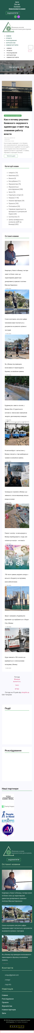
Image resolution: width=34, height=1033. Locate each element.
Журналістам (11, 55)
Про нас (17, 4)
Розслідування (12, 53)
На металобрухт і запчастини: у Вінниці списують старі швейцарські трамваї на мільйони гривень (16, 454)
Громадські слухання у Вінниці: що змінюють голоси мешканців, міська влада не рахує (16, 495)
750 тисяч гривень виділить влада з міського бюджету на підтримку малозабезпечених (16, 578)
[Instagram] (18, 16)
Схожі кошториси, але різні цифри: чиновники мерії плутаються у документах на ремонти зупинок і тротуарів (17, 928)
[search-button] (29, 51)
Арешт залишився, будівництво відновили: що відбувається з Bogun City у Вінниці (17, 619)
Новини (9, 48)
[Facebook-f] (15, 16)
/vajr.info (8, 985)
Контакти (17, 6)
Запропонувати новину (17, 9)
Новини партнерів (13, 57)
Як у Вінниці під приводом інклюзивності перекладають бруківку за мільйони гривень (14, 367)
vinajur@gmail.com (12, 975)
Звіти (17, 2)
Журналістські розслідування (13, 115)
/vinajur (7, 980)
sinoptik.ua (25, 692)
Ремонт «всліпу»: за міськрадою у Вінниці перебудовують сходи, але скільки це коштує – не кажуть (16, 536)
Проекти (9, 50)
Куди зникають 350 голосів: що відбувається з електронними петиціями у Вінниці (15, 660)
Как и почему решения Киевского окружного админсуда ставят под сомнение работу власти (16, 126)
